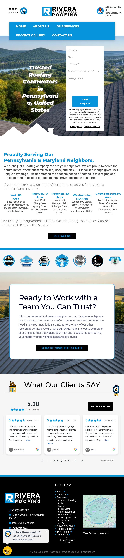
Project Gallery (30, 35)
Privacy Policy (87, 551)
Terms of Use (67, 551)
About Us (41, 26)
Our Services (67, 26)
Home (21, 26)
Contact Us (62, 35)
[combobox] (85, 71)
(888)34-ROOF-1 (20, 510)
